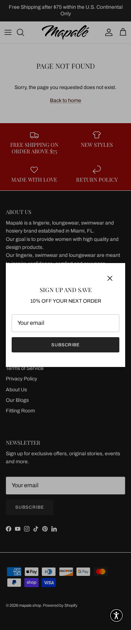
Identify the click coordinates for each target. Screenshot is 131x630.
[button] (116, 615)
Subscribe (65, 344)
